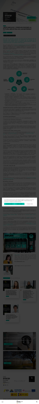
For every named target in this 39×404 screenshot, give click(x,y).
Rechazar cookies (9, 203)
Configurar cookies (30, 203)
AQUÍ (20, 201)
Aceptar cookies (19, 203)
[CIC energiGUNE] (20, 401)
